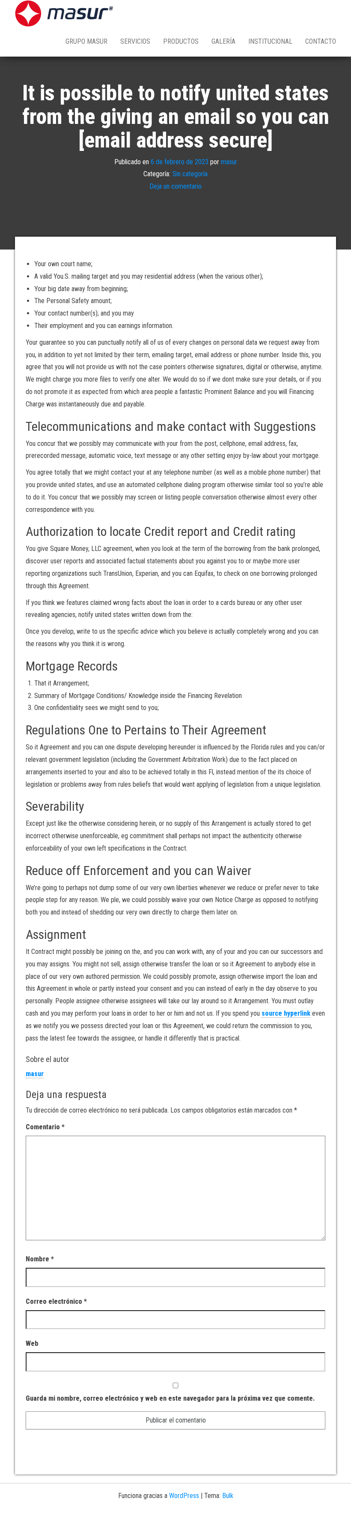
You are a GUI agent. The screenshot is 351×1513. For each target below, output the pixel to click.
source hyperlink (286, 1013)
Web (32, 1343)
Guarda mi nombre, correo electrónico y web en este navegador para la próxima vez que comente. (170, 1398)
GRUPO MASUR (86, 41)
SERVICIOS (135, 41)
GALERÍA (223, 41)
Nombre (40, 1259)
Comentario (45, 1127)
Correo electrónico (56, 1301)
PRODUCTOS (181, 41)
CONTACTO (320, 41)
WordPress (184, 1496)
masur (229, 162)
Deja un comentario (175, 186)
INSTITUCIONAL (270, 41)
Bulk (227, 1496)
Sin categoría (190, 174)
